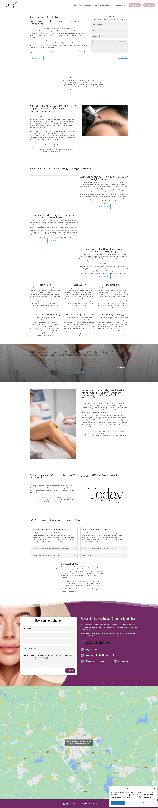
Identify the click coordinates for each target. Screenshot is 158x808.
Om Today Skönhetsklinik (103, 5)
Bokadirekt (121, 367)
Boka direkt (149, 5)
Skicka (123, 56)
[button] (154, 789)
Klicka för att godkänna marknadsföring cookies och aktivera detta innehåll (79, 743)
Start (75, 5)
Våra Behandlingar (85, 5)
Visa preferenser (148, 803)
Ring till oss (134, 5)
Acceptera (118, 803)
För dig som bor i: (119, 5)
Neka (133, 803)
